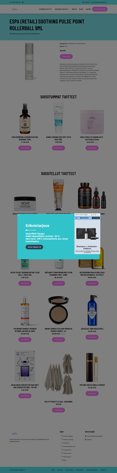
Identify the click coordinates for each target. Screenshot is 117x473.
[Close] (18, 215)
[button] (34, 247)
